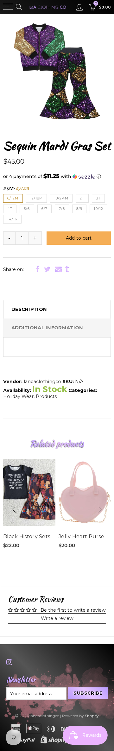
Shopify (92, 715)
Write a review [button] (57, 618)
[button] (57, 176)
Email (58, 269)
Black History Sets (26, 537)
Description (29, 309)
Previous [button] (14, 510)
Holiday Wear (18, 396)
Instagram (9, 662)
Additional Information (47, 328)
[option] (57, 71)
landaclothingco (42, 381)
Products (46, 396)
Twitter (47, 269)
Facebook (37, 269)
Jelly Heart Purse (81, 537)
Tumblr (67, 269)
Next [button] (100, 510)
